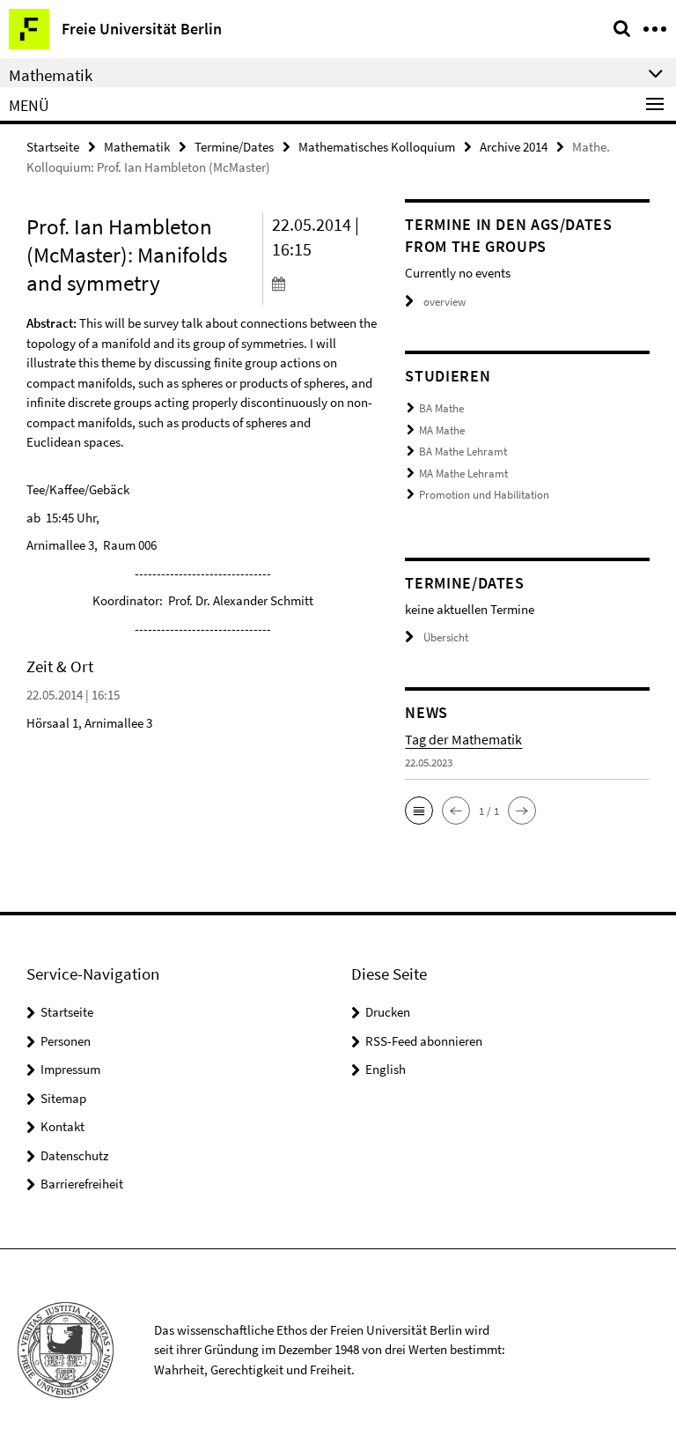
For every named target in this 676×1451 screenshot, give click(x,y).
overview (444, 301)
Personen (65, 1041)
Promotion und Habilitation (484, 494)
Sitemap (63, 1098)
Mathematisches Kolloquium (376, 146)
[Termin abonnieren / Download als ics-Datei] (325, 282)
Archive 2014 (513, 146)
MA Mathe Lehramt (463, 473)
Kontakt (62, 1126)
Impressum (70, 1069)
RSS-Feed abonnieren (423, 1041)
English (385, 1069)
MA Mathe (442, 430)
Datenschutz (74, 1155)
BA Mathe (441, 408)
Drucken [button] (387, 1011)
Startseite (52, 146)
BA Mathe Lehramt (463, 451)
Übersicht (445, 637)
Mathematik (137, 146)
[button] (419, 810)
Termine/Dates (234, 146)
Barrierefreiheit (81, 1183)
